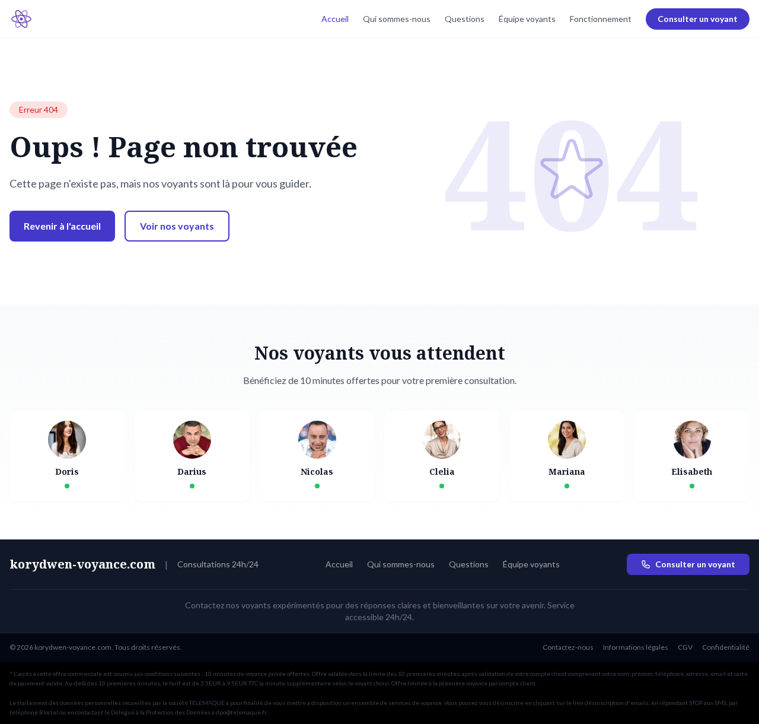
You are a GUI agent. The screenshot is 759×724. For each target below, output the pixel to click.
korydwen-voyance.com (82, 564)
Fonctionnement (601, 19)
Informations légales (635, 647)
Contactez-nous (568, 647)
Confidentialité (726, 647)
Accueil (335, 19)
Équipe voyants (527, 19)
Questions (464, 19)
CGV (685, 647)
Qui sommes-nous (396, 19)
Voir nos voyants (177, 225)
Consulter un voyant (698, 19)
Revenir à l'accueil (62, 225)
